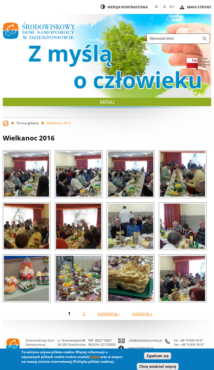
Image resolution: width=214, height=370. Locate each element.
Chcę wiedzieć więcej (157, 366)
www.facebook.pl (136, 348)
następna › (109, 314)
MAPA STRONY (199, 7)
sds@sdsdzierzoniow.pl (145, 340)
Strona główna (27, 123)
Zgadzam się (158, 356)
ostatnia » (142, 314)
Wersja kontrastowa (128, 7)
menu (108, 102)
